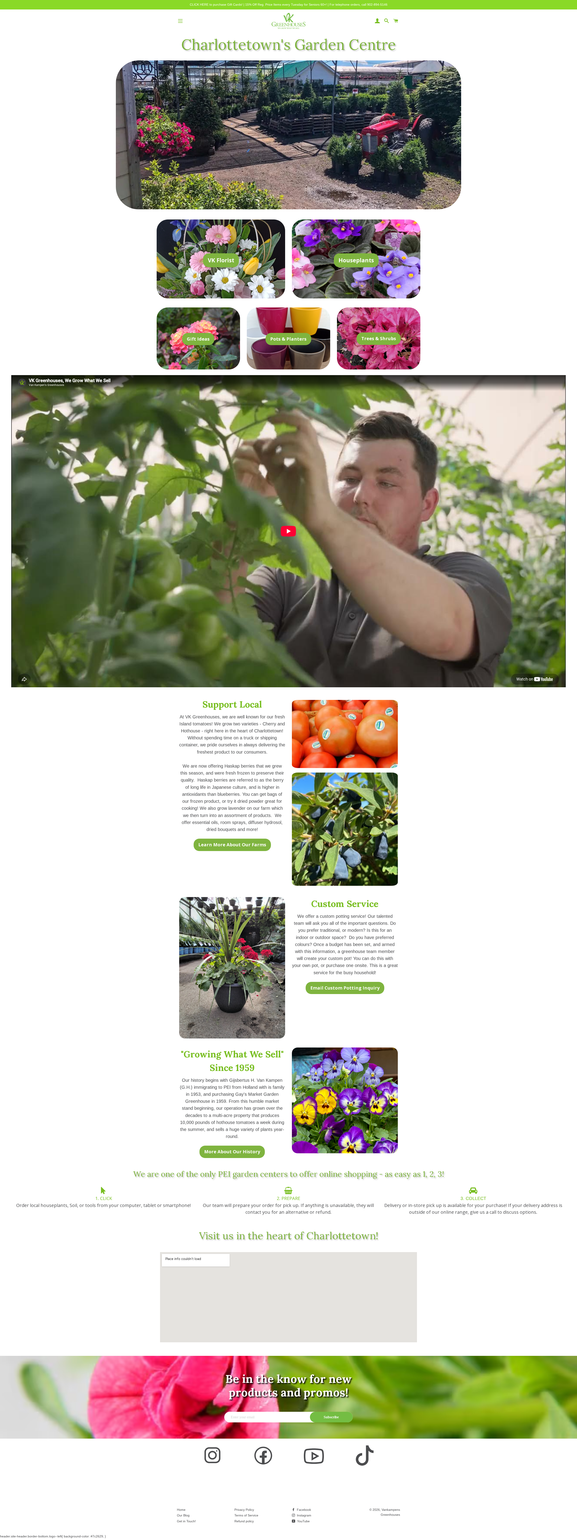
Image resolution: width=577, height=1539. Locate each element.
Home (181, 1509)
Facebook (303, 1509)
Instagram (303, 1515)
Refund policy (244, 1521)
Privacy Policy (244, 1509)
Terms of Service (246, 1515)
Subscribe (331, 1417)
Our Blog (183, 1515)
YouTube (303, 1521)
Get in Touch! (186, 1521)
